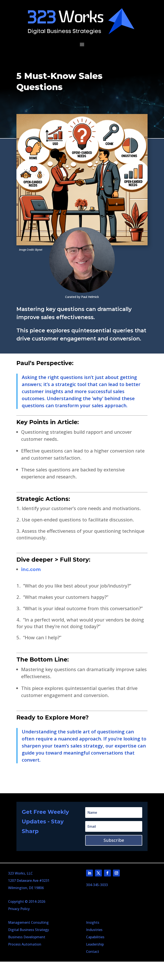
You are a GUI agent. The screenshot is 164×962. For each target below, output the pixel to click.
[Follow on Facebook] (107, 873)
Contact (92, 951)
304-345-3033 (97, 884)
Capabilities (95, 937)
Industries (94, 929)
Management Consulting (28, 922)
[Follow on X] (98, 873)
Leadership (95, 944)
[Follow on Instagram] (116, 873)
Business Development (26, 937)
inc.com (31, 569)
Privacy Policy (19, 908)
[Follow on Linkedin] (89, 873)
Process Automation (24, 944)
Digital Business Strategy (28, 929)
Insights (92, 922)
